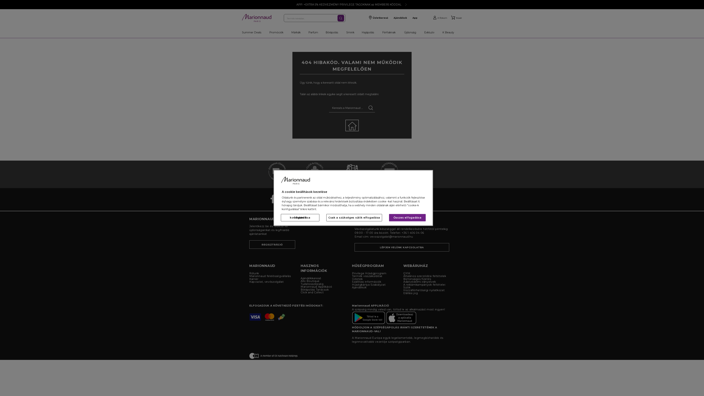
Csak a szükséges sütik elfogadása (354, 217)
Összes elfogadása (407, 217)
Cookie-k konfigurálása (300, 217)
